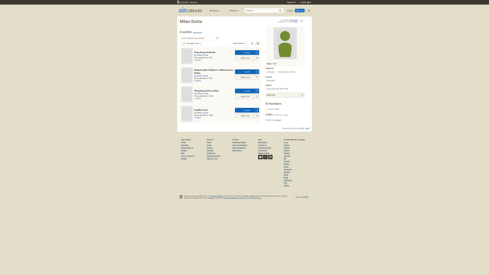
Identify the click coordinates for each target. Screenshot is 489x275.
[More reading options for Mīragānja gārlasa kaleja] (257, 96)
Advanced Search (213, 156)
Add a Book (262, 150)
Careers (184, 150)
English (286, 150)
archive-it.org (256, 198)
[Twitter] (265, 157)
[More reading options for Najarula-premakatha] (257, 58)
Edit (301, 21)
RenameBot (294, 20)
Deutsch (287, 148)
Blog (183, 153)
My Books (214, 10)
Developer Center (239, 142)
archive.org (242, 198)
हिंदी (285, 159)
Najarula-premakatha (204, 52)
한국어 (286, 167)
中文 (285, 183)
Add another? (197, 32)
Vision (183, 142)
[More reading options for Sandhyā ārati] (257, 115)
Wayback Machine (230, 198)
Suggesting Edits (264, 148)
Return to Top (212, 159)
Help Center (262, 142)
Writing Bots (237, 150)
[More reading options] (302, 95)
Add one (278, 120)
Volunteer (184, 145)
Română (287, 172)
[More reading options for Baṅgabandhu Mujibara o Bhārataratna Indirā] (257, 77)
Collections (211, 153)
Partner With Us (187, 148)
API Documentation (239, 145)
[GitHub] (270, 157)
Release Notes (263, 153)
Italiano (286, 164)
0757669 (304, 197)
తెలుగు (286, 177)
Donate (291, 2)
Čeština (286, 145)
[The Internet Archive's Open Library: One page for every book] (190, 10)
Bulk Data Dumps (239, 148)
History (295, 22)
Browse (233, 10)
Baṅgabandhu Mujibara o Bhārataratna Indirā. (213, 71)
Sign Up (300, 10)
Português (288, 169)
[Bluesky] (260, 157)
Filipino (286, 186)
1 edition (197, 60)
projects (211, 198)
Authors (210, 148)
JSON (307, 128)
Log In (290, 10)
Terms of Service (187, 156)
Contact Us (262, 145)
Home (209, 142)
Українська (288, 180)
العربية (286, 142)
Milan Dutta (202, 55)
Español (287, 153)
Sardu (286, 175)
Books (209, 145)
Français (287, 156)
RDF (302, 128)
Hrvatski (287, 161)
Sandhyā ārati (201, 109)
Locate (247, 52)
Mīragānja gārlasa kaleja (206, 90)
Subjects (210, 150)
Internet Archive (217, 196)
